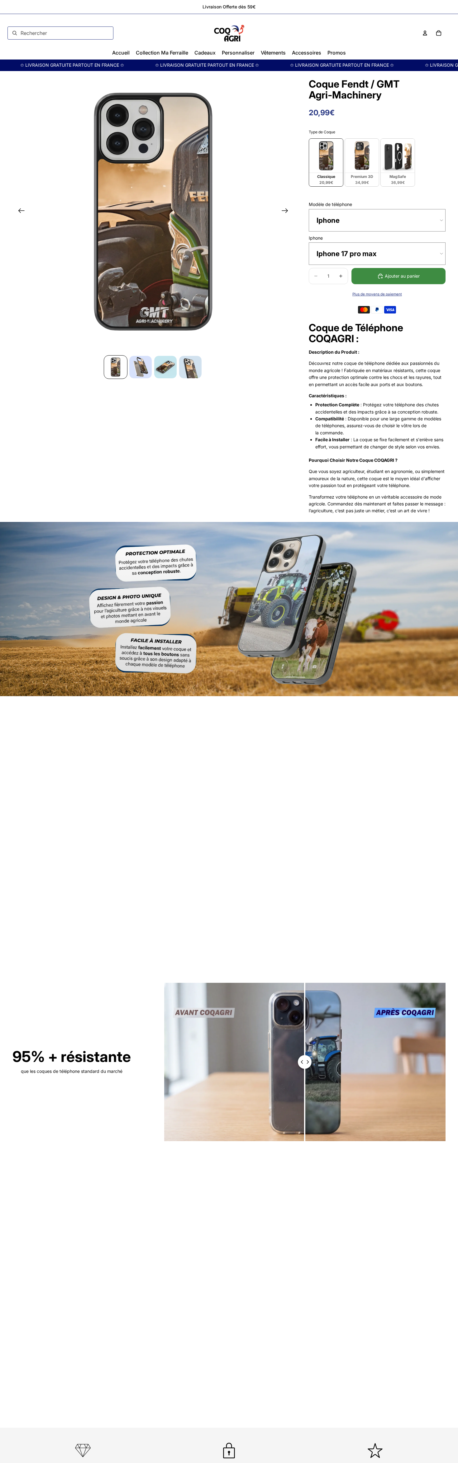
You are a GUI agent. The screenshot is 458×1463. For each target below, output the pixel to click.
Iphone (316, 238)
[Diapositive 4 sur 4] (190, 367)
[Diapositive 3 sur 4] (165, 367)
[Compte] (425, 33)
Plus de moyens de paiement (377, 294)
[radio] (326, 162)
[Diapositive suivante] (287, 211)
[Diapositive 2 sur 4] (140, 367)
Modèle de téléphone (330, 204)
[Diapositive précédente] (19, 211)
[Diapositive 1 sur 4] (115, 367)
